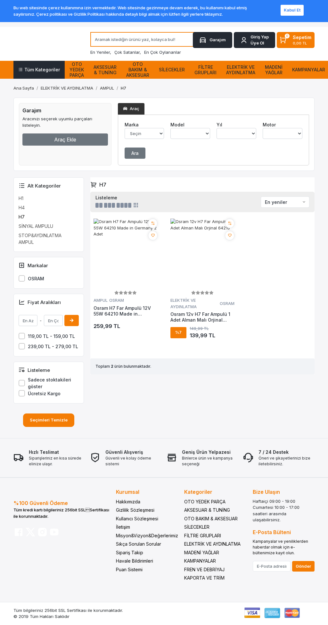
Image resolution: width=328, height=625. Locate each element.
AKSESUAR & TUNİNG (207, 510)
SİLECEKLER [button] (172, 69)
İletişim (123, 527)
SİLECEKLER (196, 527)
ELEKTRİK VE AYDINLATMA (183, 303)
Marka (132, 124)
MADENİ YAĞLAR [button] (274, 69)
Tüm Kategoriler (42, 69)
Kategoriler (198, 492)
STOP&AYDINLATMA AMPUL (40, 239)
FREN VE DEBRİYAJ (204, 569)
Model (177, 124)
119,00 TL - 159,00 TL (51, 336)
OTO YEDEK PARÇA (205, 501)
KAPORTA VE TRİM (204, 578)
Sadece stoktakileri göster (49, 383)
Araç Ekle (65, 139)
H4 (22, 207)
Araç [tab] (134, 108)
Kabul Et (292, 9)
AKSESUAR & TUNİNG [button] (105, 69)
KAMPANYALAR (200, 561)
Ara (135, 153)
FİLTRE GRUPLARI (202, 535)
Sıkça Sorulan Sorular (138, 544)
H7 (22, 217)
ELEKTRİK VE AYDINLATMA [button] (240, 69)
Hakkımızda (128, 501)
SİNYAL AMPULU (36, 226)
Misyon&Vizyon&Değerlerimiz (147, 535)
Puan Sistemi (129, 569)
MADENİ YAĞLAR (201, 552)
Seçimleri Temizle (49, 419)
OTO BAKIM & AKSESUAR (211, 518)
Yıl (219, 124)
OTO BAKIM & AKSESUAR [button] (137, 69)
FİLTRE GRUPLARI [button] (205, 69)
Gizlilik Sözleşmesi (135, 510)
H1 (21, 198)
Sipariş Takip (129, 552)
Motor (269, 124)
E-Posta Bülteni (272, 532)
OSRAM (36, 278)
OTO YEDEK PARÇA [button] (77, 69)
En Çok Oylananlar (162, 52)
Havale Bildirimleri (134, 561)
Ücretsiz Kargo (44, 393)
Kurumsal (127, 492)
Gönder (303, 566)
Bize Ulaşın (266, 492)
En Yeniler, (100, 52)
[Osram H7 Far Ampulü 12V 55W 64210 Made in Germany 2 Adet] (126, 254)
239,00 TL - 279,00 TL (53, 346)
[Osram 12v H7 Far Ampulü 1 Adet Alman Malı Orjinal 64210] (202, 254)
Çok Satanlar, (127, 52)
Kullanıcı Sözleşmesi (137, 518)
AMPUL (101, 300)
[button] (254, 40)
